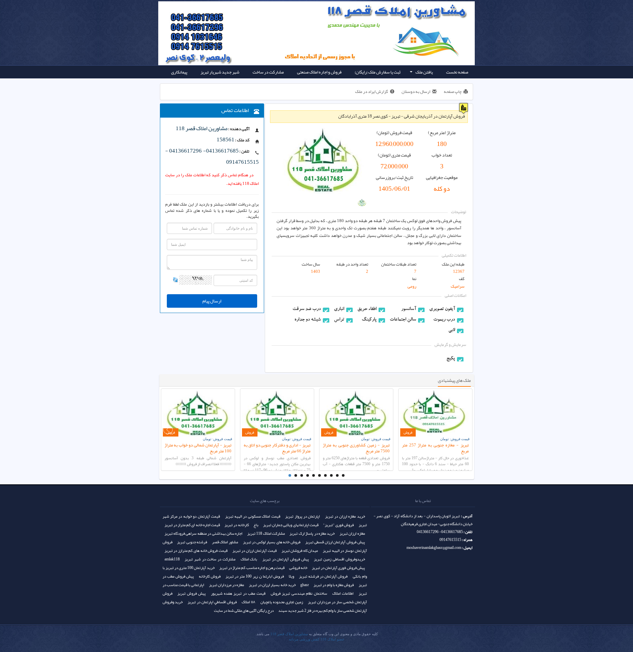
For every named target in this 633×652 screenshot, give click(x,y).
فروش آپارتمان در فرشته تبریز (323, 576)
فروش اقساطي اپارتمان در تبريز (212, 602)
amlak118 (172, 559)
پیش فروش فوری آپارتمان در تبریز (338, 568)
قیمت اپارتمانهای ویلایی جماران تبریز (290, 525)
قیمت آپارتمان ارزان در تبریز (254, 550)
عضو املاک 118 (332, 639)
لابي (451, 330)
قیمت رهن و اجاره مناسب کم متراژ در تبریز (252, 568)
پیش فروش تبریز (191, 593)
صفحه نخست (457, 72)
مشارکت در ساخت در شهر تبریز (210, 559)
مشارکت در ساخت (268, 72)
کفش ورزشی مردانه (304, 639)
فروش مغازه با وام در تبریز (334, 585)
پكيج (450, 358)
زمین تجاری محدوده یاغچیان (281, 602)
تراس (339, 320)
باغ (256, 525)
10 (343, 475)
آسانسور (408, 309)
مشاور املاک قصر (225, 542)
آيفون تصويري (442, 309)
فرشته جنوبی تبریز (192, 542)
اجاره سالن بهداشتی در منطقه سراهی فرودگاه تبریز (204, 533)
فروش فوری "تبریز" (338, 525)
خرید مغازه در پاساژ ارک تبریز (312, 533)
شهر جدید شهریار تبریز (219, 72)
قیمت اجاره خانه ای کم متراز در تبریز (192, 525)
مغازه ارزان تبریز (352, 533)
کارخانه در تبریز (237, 525)
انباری (339, 309)
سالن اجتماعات (403, 320)
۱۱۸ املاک (249, 602)
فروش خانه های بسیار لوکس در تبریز (271, 542)
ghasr (304, 585)
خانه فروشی (298, 568)
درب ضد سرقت (306, 309)
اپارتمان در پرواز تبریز (302, 516)
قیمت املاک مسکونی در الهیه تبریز (252, 516)
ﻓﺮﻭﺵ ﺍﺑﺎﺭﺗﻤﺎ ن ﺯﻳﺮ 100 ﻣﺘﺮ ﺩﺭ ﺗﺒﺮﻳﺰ (255, 576)
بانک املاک (249, 559)
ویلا (291, 576)
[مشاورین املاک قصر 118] (208, 16)
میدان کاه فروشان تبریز (300, 550)
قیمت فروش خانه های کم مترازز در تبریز (196, 550)
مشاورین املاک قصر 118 (289, 634)
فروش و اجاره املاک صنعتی (319, 72)
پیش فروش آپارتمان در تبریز (285, 559)
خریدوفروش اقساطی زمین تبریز (339, 559)
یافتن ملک (421, 73)
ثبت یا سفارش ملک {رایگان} (378, 72)
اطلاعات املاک (342, 593)
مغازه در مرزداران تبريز (226, 585)
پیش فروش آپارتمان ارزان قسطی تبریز (335, 542)
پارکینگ (369, 320)
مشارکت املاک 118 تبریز (266, 533)
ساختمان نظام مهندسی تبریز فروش (299, 593)
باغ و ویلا (461, 84)
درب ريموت (444, 320)
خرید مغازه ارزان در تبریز (345, 516)
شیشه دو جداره (307, 320)
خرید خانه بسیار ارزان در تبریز (272, 585)
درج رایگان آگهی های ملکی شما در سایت (244, 610)
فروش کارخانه (210, 576)
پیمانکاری (179, 72)
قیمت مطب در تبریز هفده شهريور (238, 593)
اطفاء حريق (367, 309)
